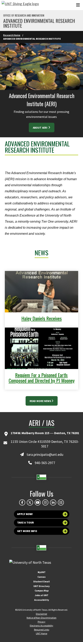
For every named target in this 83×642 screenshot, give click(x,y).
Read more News (40, 401)
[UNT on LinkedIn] (53, 502)
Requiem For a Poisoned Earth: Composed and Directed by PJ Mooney (42, 377)
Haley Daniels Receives (41, 318)
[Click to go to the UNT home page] (20, 5)
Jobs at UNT (41, 595)
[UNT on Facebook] (22, 502)
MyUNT (42, 572)
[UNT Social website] (61, 502)
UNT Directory (41, 586)
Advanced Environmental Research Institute (39, 23)
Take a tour (25, 522)
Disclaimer (41, 613)
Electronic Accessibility (41, 625)
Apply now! (25, 514)
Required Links (41, 629)
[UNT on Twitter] (30, 502)
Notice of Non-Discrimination (41, 617)
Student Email (41, 581)
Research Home (11, 35)
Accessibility (41, 599)
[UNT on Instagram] (45, 502)
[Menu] (78, 5)
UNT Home (41, 633)
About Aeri (40, 127)
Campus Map (42, 590)
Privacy (41, 621)
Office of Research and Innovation (23, 15)
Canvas (41, 576)
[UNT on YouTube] (38, 502)
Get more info (27, 531)
